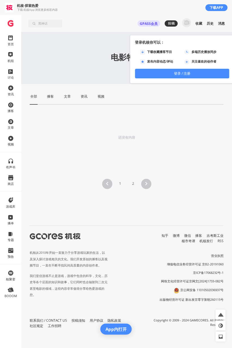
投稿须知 (78, 320)
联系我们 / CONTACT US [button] (48, 320)
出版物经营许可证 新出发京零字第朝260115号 (192, 300)
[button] (107, 184)
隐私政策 (114, 320)
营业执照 (217, 256)
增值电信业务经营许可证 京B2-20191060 (195, 264)
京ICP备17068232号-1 (208, 273)
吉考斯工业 (215, 235)
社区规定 (36, 325)
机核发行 (206, 241)
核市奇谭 (188, 241)
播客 (198, 235)
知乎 (165, 235)
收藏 (199, 23)
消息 (221, 23)
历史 (210, 23)
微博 (176, 235)
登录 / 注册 (182, 73)
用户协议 (96, 320)
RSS (221, 241)
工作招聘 (54, 325)
